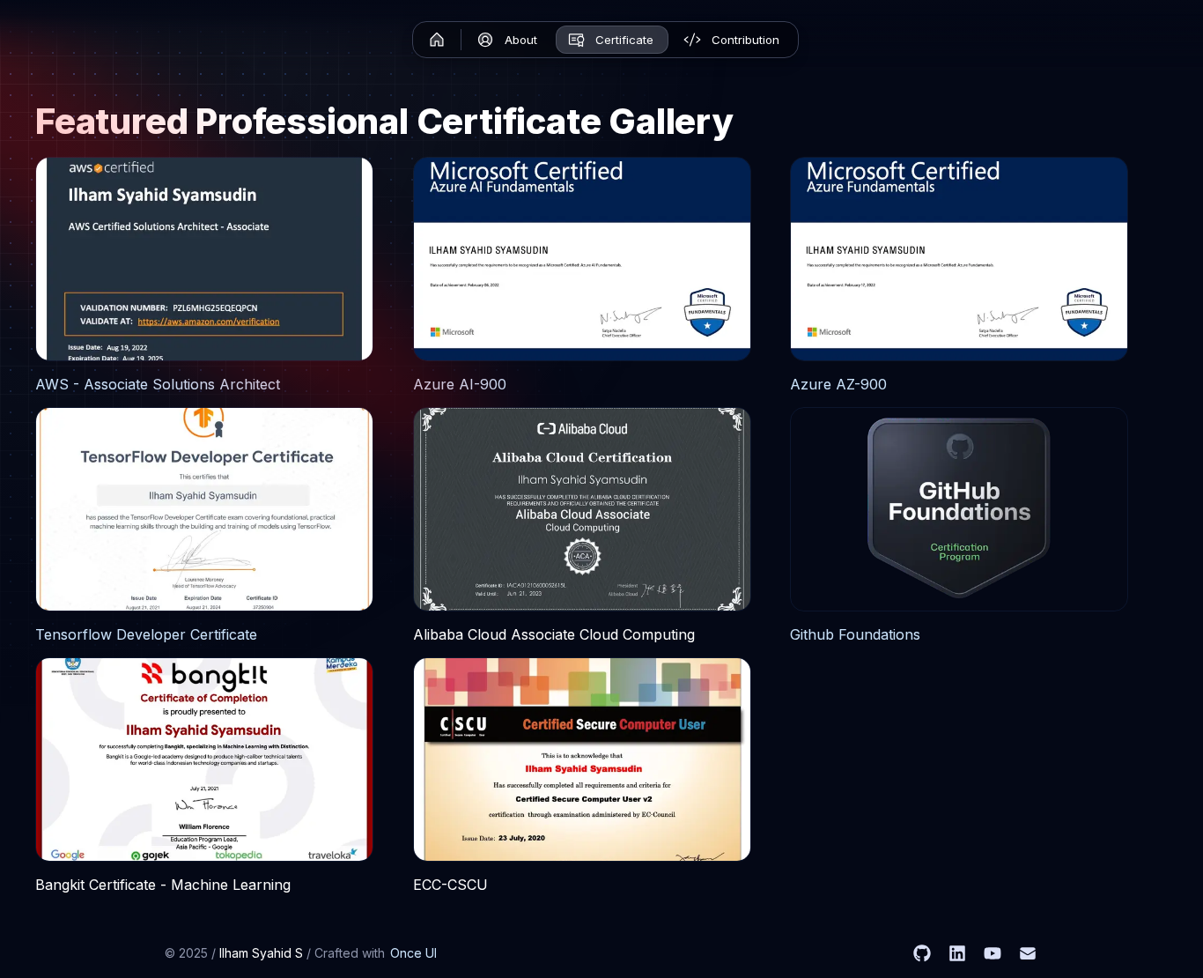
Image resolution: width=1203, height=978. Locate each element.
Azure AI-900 (459, 384)
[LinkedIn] (957, 953)
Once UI (413, 952)
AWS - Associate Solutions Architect (157, 384)
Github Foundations (855, 634)
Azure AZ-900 (838, 384)
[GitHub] (922, 953)
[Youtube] (992, 953)
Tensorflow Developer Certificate (146, 634)
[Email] (1027, 953)
